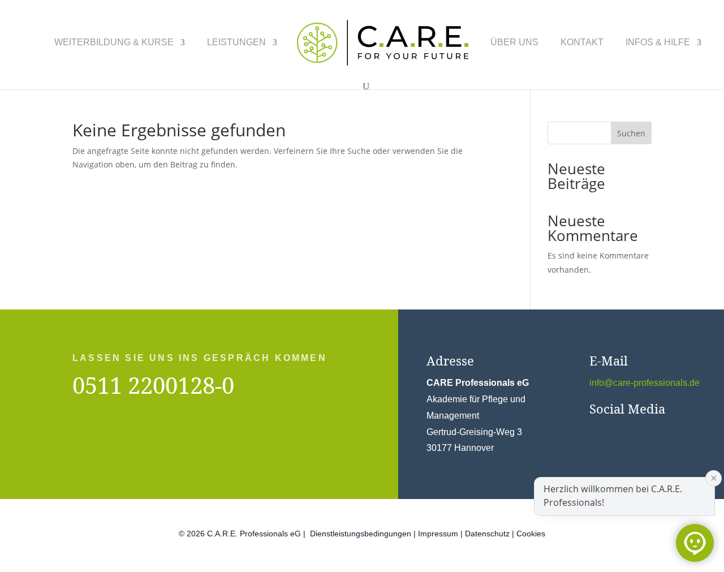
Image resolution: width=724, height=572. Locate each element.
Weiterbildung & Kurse (114, 42)
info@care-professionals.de (644, 383)
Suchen (631, 133)
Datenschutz (487, 533)
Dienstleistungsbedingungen (360, 533)
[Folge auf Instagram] (615, 432)
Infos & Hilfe (658, 42)
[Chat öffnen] (695, 543)
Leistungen (236, 42)
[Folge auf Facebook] (593, 432)
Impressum (438, 533)
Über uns (514, 42)
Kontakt (582, 42)
